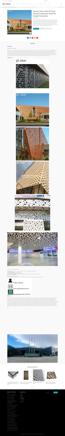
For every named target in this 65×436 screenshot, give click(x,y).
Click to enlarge (30, 33)
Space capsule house (10, 412)
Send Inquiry (36, 28)
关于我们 (21, 394)
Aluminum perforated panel (47, 28)
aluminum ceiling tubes (10, 421)
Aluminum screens (9, 418)
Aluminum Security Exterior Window (12, 405)
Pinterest (37, 38)
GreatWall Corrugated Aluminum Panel (12, 415)
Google (32, 38)
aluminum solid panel (10, 419)
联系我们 (21, 395)
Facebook (28, 38)
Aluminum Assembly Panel (11, 394)
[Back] (3, 7)
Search (55, 392)
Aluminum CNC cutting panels (11, 425)
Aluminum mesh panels (10, 422)
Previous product (60, 7)
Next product (62, 7)
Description (32, 43)
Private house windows (10, 397)
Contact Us (21, 402)
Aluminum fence (9, 403)
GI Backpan (8, 409)
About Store (21, 398)
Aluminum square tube (10, 395)
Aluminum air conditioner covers (11, 428)
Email (35, 38)
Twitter (30, 38)
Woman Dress (22, 401)
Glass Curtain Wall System (11, 400)
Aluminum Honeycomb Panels (11, 416)
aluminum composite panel (11, 406)
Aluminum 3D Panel (10, 398)
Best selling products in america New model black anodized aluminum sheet (13, 383)
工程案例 (21, 396)
